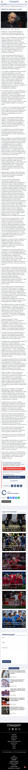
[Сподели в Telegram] (16, 498)
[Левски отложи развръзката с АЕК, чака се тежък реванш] (14, 542)
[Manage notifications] (25, 767)
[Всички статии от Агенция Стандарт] (3, 492)
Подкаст (14, 739)
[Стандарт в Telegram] (18, 486)
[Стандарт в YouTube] (15, 486)
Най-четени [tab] (4, 668)
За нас (14, 756)
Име (3, 637)
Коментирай (7, 501)
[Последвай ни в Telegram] (19, 729)
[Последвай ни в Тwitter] (16, 729)
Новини (2, 6)
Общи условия (14, 758)
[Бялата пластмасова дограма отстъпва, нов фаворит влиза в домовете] (5, 674)
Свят (14, 746)
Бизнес (14, 744)
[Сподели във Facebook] (8, 498)
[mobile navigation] (2, 2)
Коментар (5, 647)
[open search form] (26, 1)
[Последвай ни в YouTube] (12, 729)
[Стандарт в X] (21, 486)
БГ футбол (7, 6)
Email (3, 642)
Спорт (14, 748)
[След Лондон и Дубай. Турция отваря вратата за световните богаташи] (5, 692)
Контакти (14, 764)
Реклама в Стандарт (14, 763)
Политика (14, 736)
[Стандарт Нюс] (14, 726)
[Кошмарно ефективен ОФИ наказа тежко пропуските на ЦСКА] (14, 523)
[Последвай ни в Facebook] (9, 729)
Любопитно (14, 743)
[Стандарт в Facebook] (12, 486)
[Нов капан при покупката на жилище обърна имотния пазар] (5, 683)
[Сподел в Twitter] (11, 498)
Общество (14, 738)
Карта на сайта (14, 766)
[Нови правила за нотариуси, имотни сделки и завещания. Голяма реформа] (5, 701)
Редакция (14, 759)
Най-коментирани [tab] (14, 668)
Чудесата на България (14, 741)
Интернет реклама (14, 761)
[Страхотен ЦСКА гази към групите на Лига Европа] (14, 580)
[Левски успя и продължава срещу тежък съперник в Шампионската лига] (14, 619)
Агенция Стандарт (13, 493)
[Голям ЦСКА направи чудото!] (14, 600)
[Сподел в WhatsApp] (19, 498)
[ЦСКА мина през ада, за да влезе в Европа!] (14, 561)
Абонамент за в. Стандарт (14, 768)
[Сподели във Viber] (13, 498)
